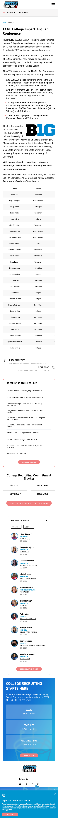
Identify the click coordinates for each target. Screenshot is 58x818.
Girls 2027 (15, 485)
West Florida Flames (28, 579)
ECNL (5, 23)
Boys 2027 (15, 493)
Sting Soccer (25, 659)
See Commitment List (29, 669)
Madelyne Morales (27, 654)
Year (26, 527)
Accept (10, 814)
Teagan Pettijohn (27, 547)
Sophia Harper (26, 641)
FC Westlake (24, 552)
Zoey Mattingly (26, 600)
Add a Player (29, 755)
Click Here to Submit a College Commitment (29, 503)
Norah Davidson (26, 587)
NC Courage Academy (28, 619)
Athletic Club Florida (28, 565)
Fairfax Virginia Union (28, 632)
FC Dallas (23, 605)
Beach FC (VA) (25, 538)
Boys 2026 (42, 493)
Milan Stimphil (26, 534)
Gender (15, 527)
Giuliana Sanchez (27, 560)
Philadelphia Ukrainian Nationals (33, 645)
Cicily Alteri (24, 614)
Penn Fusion (24, 592)
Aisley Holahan (26, 627)
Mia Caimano (25, 574)
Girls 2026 (42, 485)
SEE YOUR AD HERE (29, 462)
